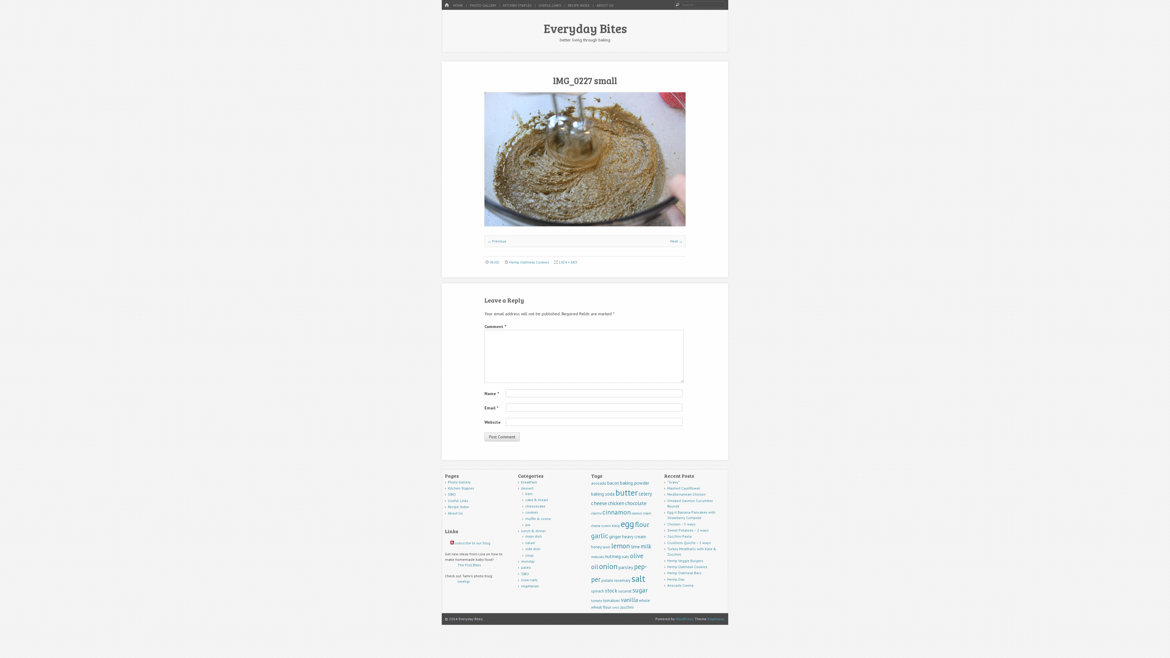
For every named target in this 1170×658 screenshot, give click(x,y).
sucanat (625, 591)
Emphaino (715, 619)
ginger (615, 536)
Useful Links (550, 5)
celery (645, 493)
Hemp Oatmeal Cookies (529, 262)
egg (627, 523)
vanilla (629, 599)
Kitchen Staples (517, 5)
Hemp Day (676, 579)
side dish (532, 549)
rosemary (622, 580)
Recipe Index (579, 5)
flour (642, 524)
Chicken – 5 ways (681, 524)
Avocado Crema (680, 585)
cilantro (596, 513)
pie (527, 524)
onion (608, 566)
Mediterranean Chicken (686, 494)
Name (491, 393)
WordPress (684, 619)
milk (646, 546)
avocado (598, 483)
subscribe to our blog (472, 543)
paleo (526, 567)
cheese (599, 503)
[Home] (446, 5)
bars (529, 493)
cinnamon (616, 512)
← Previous (497, 241)
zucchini (627, 607)
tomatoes (611, 600)
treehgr (464, 581)
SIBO (452, 494)
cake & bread (536, 499)
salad (530, 542)
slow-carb (529, 580)
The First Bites (469, 565)
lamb (606, 547)
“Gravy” (673, 482)
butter (626, 492)
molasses (597, 557)
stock (611, 590)
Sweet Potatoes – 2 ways (688, 530)
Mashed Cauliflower (683, 488)
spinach (597, 591)
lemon (620, 545)
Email (491, 408)
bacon (613, 483)
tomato (596, 600)
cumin (606, 525)
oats (625, 556)
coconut (637, 513)
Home (458, 5)
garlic (599, 535)
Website (492, 422)
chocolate (636, 503)
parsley (626, 567)
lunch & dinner (533, 531)
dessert (527, 488)
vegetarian (530, 586)
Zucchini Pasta (679, 536)
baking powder (634, 483)
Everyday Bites (585, 28)
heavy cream (634, 536)
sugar (640, 590)
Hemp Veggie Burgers (685, 560)
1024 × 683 (567, 262)
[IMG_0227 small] (585, 224)
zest (615, 607)
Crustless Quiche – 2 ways (689, 542)
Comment (495, 326)
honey (596, 547)
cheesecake (535, 506)
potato (607, 580)
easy (616, 525)
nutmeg (613, 556)
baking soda (603, 494)
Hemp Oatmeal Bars (684, 573)
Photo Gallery (483, 5)
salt (638, 578)
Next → (676, 241)
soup (529, 555)
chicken (616, 503)
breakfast (529, 482)
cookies (531, 512)
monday (528, 561)
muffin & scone (538, 518)
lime (635, 546)
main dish (533, 536)
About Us (605, 5)
